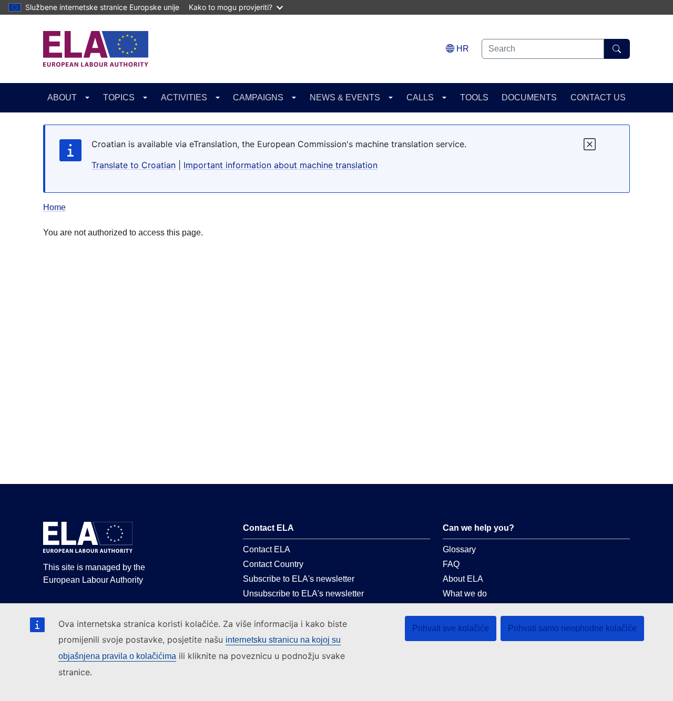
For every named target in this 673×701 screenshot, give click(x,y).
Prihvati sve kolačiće (450, 628)
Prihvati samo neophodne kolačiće (572, 628)
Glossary (459, 549)
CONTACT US (598, 97)
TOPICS (119, 97)
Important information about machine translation (280, 165)
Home (54, 207)
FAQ (451, 564)
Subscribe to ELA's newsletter (298, 578)
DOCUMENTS (529, 97)
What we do (465, 593)
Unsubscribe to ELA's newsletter (303, 593)
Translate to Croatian (133, 165)
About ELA (463, 578)
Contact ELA (266, 549)
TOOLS (474, 97)
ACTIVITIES (184, 97)
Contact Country (273, 564)
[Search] (617, 49)
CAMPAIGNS (258, 97)
